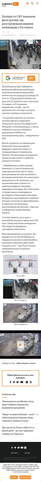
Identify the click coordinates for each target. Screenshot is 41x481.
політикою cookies (20, 472)
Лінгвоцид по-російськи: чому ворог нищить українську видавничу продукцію (18, 404)
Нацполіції (17, 98)
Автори (27, 453)
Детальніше (25, 477)
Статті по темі (9, 394)
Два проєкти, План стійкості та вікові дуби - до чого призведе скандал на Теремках (18, 431)
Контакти (14, 453)
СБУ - (19, 107)
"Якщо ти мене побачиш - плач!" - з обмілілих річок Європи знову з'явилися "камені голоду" (20, 417)
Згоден (14, 477)
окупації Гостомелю (26, 95)
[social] (10, 382)
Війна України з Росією (26, 363)
